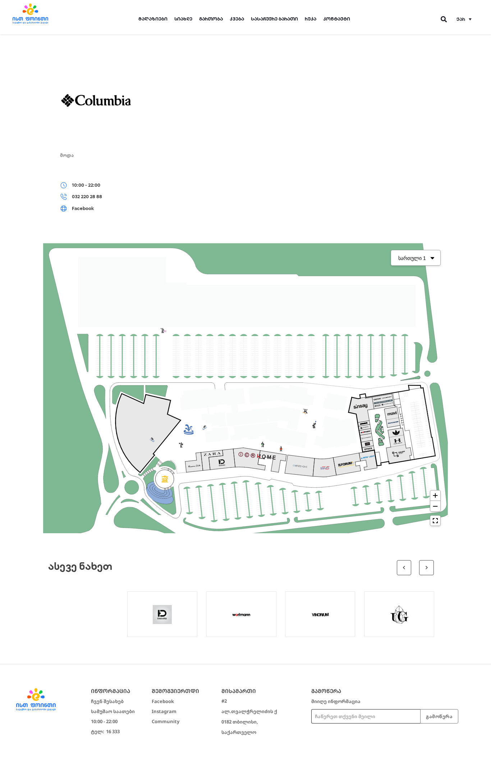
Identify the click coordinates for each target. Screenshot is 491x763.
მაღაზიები (153, 19)
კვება (237, 19)
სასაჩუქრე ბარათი (274, 19)
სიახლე (183, 19)
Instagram (164, 711)
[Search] (444, 19)
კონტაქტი (336, 19)
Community (165, 721)
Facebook (163, 701)
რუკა (310, 19)
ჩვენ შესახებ (107, 701)
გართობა (211, 19)
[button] (464, 19)
